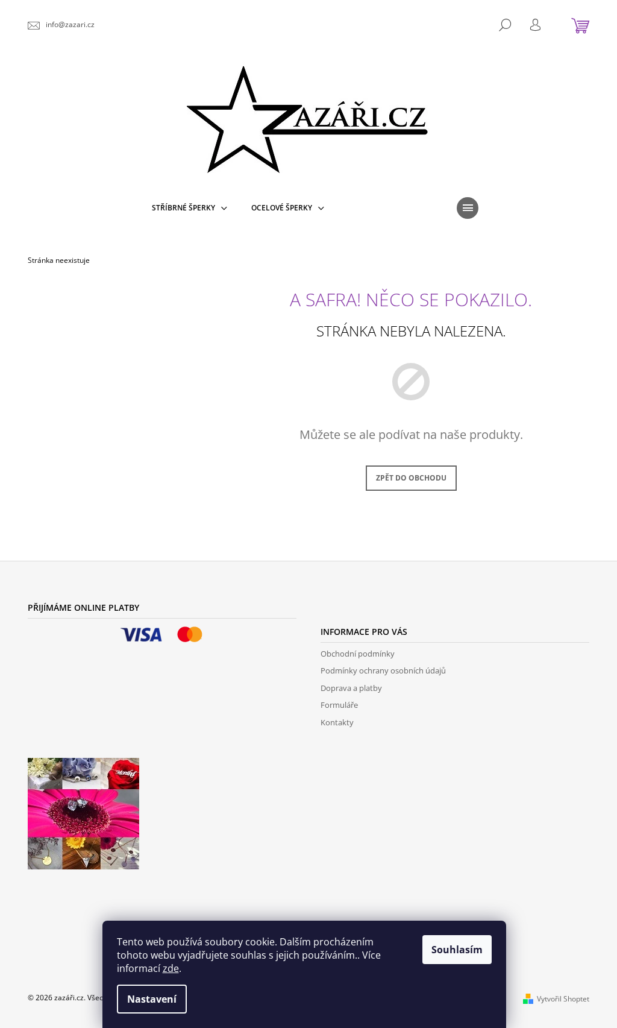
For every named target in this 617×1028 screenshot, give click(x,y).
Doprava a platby (351, 688)
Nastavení (152, 999)
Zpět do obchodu (411, 478)
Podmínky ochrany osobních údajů (383, 670)
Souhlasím (457, 949)
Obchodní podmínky (358, 653)
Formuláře (339, 704)
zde (171, 968)
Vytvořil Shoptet (563, 999)
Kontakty (337, 722)
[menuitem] (189, 208)
